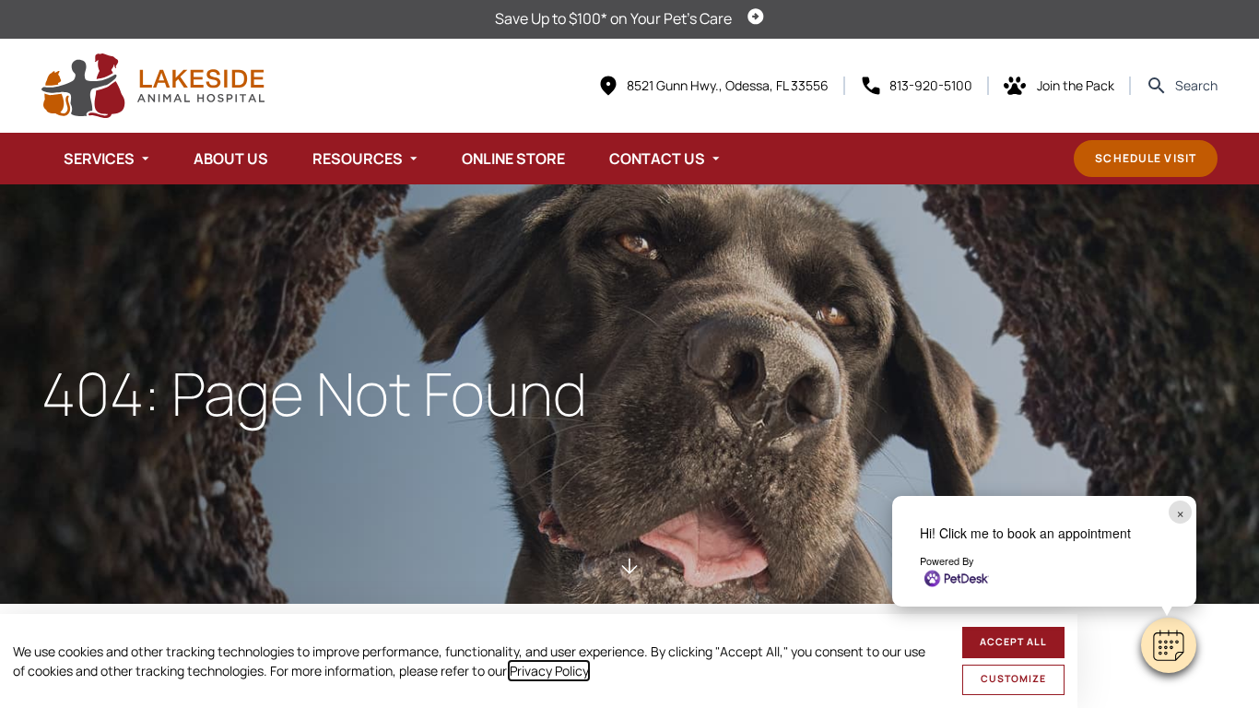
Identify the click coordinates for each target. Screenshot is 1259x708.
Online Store (513, 158)
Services (99, 158)
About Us (231, 158)
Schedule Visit (1145, 158)
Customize (1013, 678)
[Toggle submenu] (145, 158)
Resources (357, 158)
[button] (1168, 645)
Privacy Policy (549, 670)
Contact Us (657, 158)
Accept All (1013, 641)
